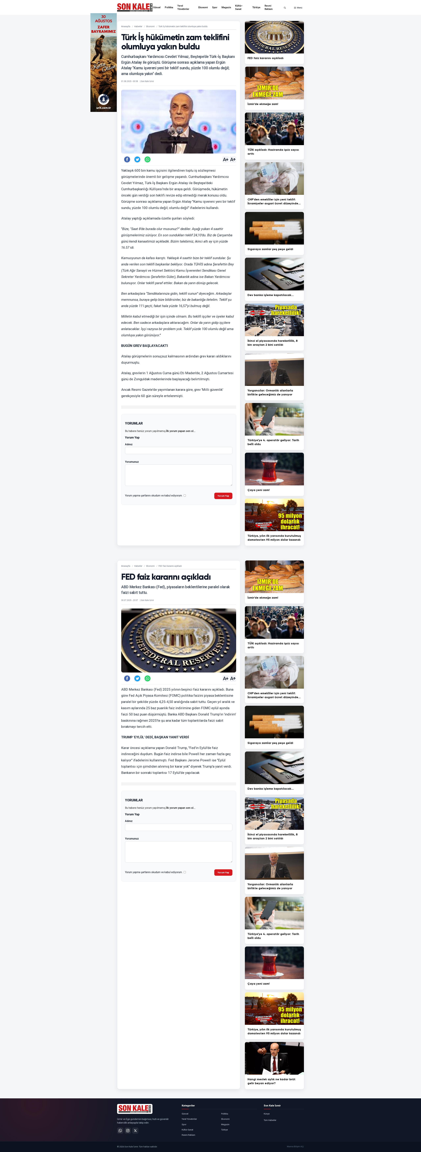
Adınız (129, 444)
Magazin (226, 7)
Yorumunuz (132, 461)
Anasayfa (125, 26)
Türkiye (256, 7)
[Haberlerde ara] (284, 7)
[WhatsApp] (120, 1130)
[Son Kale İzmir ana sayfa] (134, 1109)
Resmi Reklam (269, 7)
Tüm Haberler (270, 1120)
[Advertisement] (317, 62)
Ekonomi (203, 7)
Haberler (138, 26)
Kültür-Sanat (239, 7)
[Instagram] (128, 1130)
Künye (267, 1114)
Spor (214, 7)
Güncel (157, 7)
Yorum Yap (223, 496)
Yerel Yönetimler (183, 7)
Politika (169, 7)
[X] (135, 1130)
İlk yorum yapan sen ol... (180, 431)
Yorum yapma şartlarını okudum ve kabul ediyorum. (153, 495)
